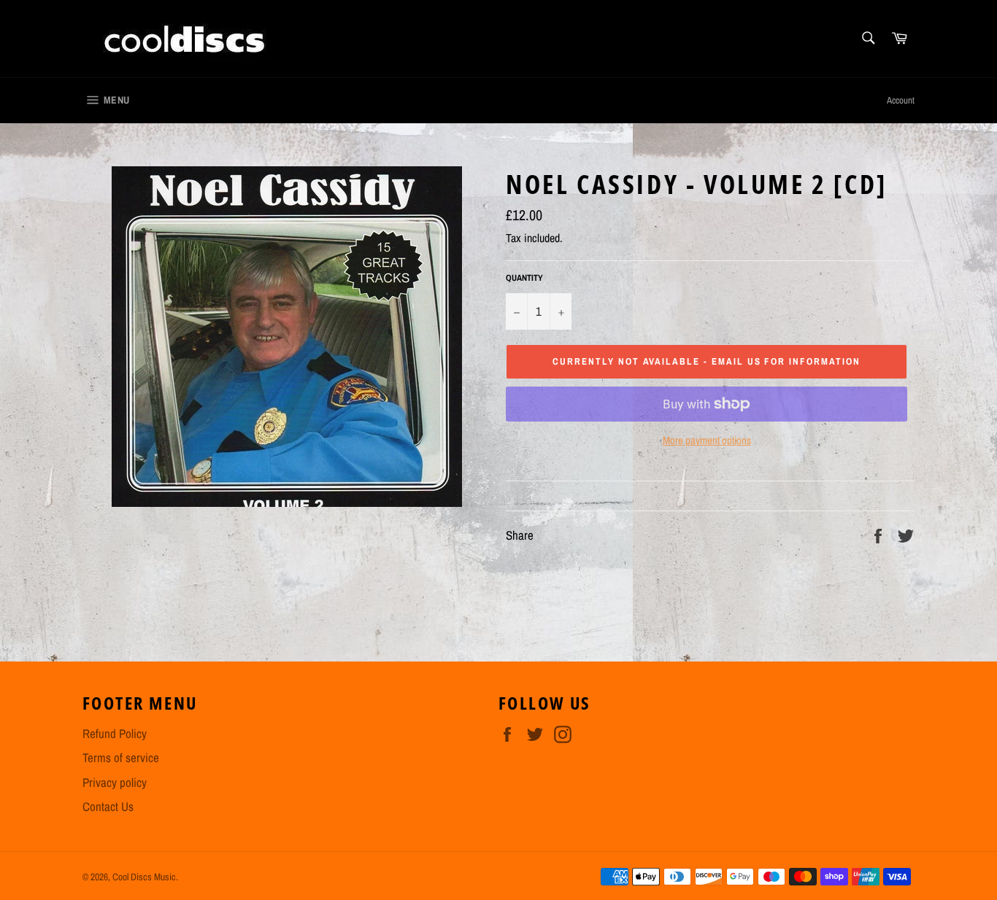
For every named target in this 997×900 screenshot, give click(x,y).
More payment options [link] (707, 440)
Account (901, 100)
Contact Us (108, 806)
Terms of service (120, 757)
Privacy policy (114, 782)
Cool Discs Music (144, 876)
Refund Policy (114, 733)
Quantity (524, 278)
